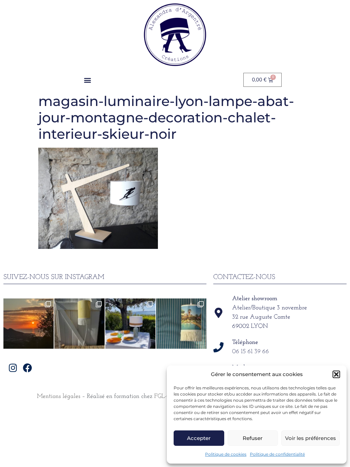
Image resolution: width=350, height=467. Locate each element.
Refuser (252, 438)
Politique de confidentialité (277, 454)
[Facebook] (27, 367)
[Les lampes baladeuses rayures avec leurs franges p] (79, 323)
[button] (336, 374)
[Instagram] (12, 367)
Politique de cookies (225, 454)
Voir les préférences (310, 438)
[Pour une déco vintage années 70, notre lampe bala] (181, 323)
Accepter (199, 438)
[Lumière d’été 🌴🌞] (130, 323)
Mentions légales (58, 396)
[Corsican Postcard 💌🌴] (28, 323)
